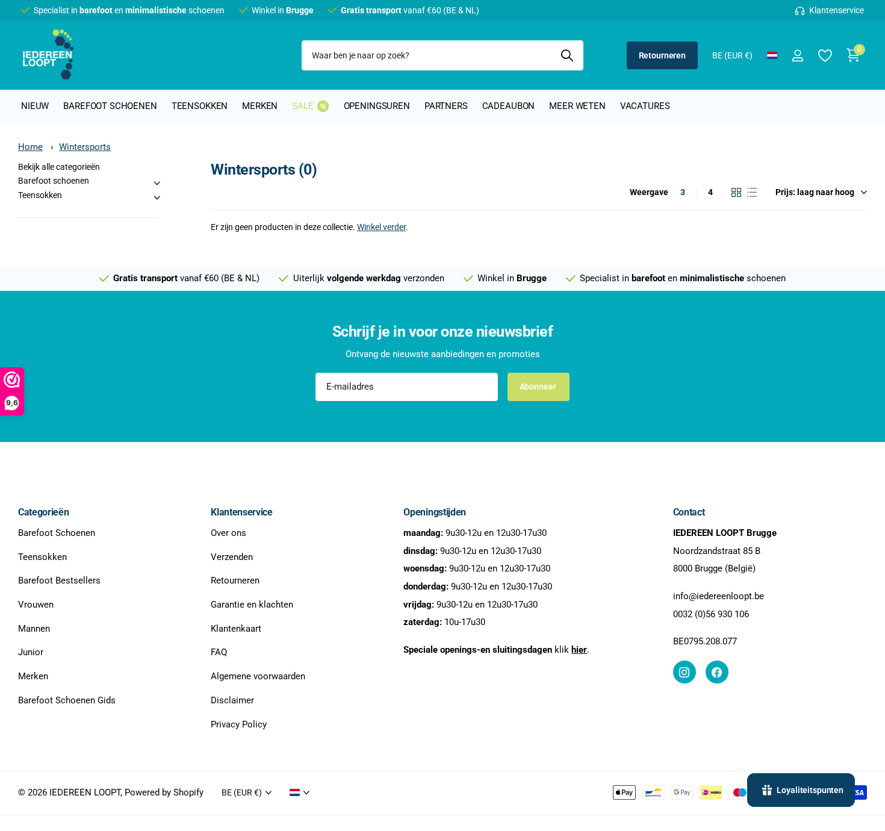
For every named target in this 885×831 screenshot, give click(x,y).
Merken (260, 106)
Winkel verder (381, 227)
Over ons (228, 533)
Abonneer (539, 386)
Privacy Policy (239, 723)
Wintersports (85, 147)
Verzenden (232, 556)
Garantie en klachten (252, 604)
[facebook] (717, 672)
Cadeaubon (508, 106)
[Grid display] (736, 193)
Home (30, 147)
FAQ (219, 652)
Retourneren (662, 55)
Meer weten (577, 106)
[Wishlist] (824, 55)
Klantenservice (242, 512)
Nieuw (35, 106)
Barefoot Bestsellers (59, 580)
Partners (446, 106)
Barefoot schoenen (110, 106)
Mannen (34, 628)
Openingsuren (377, 106)
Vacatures (645, 106)
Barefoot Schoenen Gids (67, 700)
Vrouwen (36, 604)
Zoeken (566, 55)
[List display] (752, 193)
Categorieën (43, 512)
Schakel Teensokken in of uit (157, 197)
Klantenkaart (236, 628)
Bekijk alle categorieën (59, 167)
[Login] (797, 55)
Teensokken (200, 106)
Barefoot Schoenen (56, 533)
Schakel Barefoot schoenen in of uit (157, 183)
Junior (30, 652)
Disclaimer (232, 700)
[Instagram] (684, 672)
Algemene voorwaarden (258, 676)
